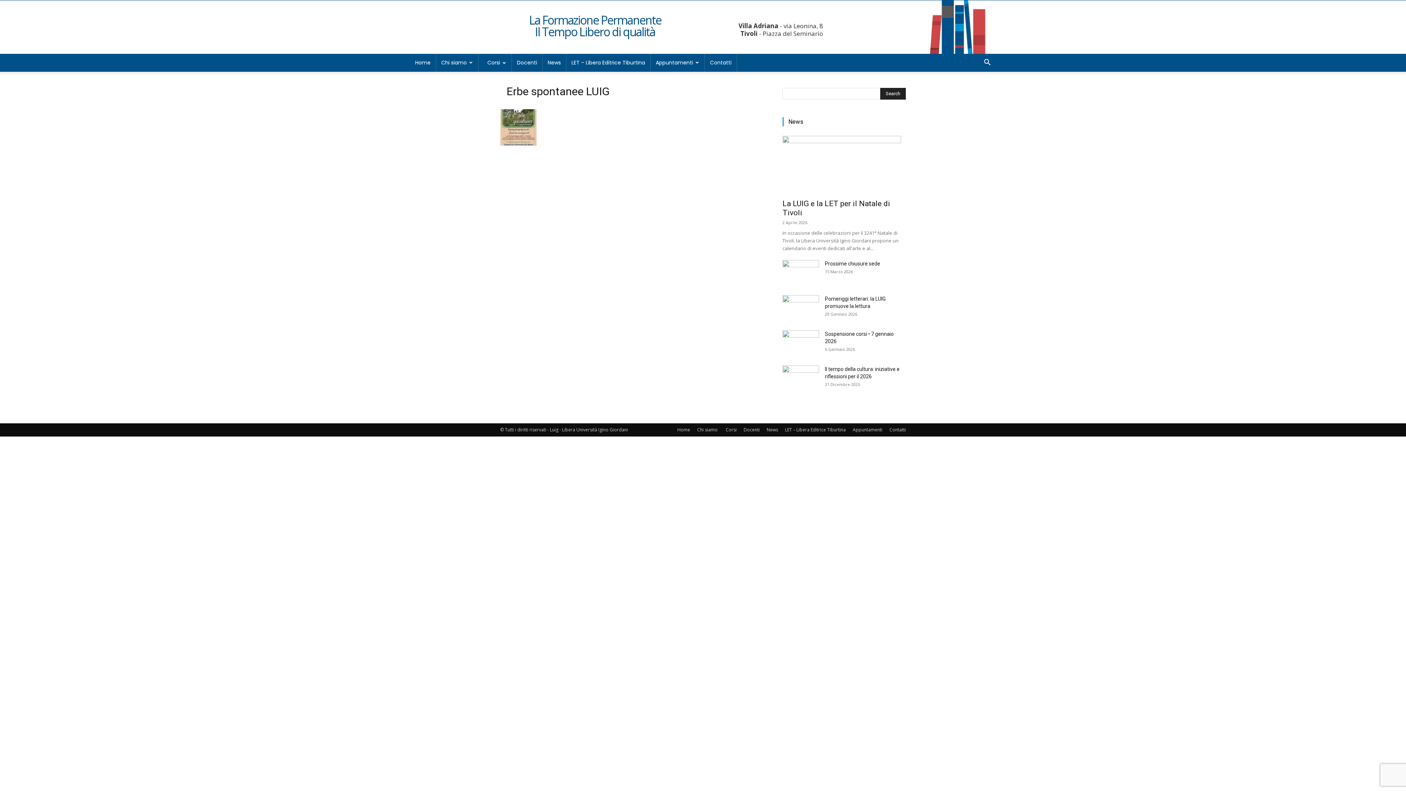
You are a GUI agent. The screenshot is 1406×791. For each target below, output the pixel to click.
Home (423, 62)
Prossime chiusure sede (852, 264)
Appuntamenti (674, 62)
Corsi (493, 62)
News (554, 62)
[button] (987, 63)
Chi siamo (454, 62)
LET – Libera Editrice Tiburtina (608, 62)
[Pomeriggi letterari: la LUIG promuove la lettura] (800, 308)
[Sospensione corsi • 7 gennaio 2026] (800, 343)
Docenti (527, 62)
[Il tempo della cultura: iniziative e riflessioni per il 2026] (800, 378)
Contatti (721, 62)
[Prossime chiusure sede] (800, 273)
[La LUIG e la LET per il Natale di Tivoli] (844, 165)
